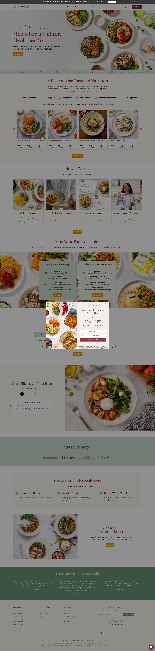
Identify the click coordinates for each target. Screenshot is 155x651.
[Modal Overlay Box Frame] (77, 2)
